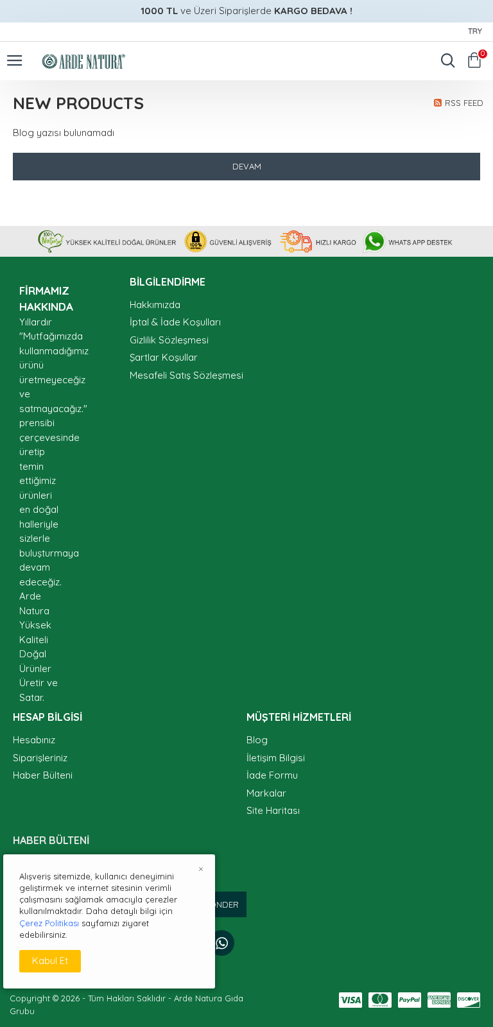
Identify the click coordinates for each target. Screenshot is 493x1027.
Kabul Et (50, 960)
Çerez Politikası (49, 923)
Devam (246, 166)
